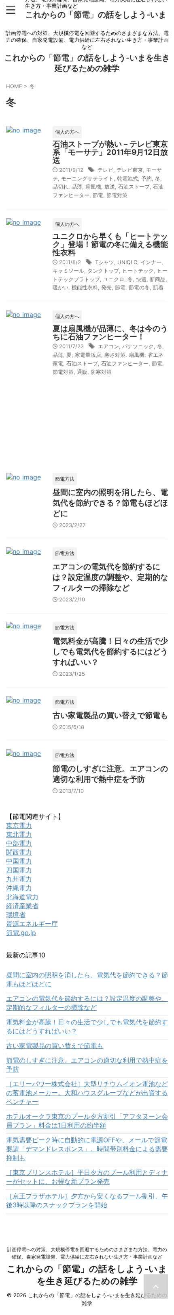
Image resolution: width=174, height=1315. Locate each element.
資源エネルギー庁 (32, 924)
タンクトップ (103, 270)
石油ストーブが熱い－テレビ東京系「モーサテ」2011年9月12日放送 (110, 152)
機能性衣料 (85, 287)
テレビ (105, 170)
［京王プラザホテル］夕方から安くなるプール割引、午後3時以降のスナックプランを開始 (87, 1200)
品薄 (77, 186)
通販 (82, 372)
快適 (141, 279)
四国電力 (19, 870)
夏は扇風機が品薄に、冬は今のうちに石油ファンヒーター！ (110, 332)
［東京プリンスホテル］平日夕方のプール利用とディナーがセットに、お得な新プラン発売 (87, 1176)
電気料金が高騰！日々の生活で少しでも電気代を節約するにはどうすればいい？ (110, 651)
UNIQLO (127, 262)
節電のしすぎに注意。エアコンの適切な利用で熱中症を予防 (87, 1064)
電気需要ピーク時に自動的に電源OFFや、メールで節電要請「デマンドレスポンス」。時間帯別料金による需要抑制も (87, 1149)
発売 (106, 287)
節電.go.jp (21, 933)
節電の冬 (139, 287)
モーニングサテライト (87, 178)
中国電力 (19, 861)
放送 (109, 186)
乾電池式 (127, 178)
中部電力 (19, 843)
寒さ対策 (114, 355)
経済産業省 (22, 906)
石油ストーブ (134, 186)
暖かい (60, 287)
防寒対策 (101, 372)
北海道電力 (22, 897)
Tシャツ (104, 262)
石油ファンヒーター (125, 363)
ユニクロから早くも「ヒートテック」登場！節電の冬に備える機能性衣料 (110, 244)
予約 (146, 178)
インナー (150, 262)
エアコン (108, 346)
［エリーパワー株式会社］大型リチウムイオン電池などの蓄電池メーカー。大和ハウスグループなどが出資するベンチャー (87, 1093)
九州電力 (19, 879)
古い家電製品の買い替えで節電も (110, 715)
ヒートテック (138, 270)
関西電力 (19, 852)
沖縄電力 (19, 888)
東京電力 (19, 825)
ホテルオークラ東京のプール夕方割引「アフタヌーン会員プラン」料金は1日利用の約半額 (87, 1120)
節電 (98, 195)
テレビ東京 (130, 170)
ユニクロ (113, 279)
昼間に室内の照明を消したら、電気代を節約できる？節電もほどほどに (110, 503)
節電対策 (116, 195)
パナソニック (138, 346)
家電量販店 (88, 355)
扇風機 (93, 186)
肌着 (158, 287)
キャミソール (68, 270)
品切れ (60, 186)
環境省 (15, 915)
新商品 (158, 279)
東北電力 (19, 834)
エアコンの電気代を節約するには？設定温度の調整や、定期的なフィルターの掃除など (110, 577)
